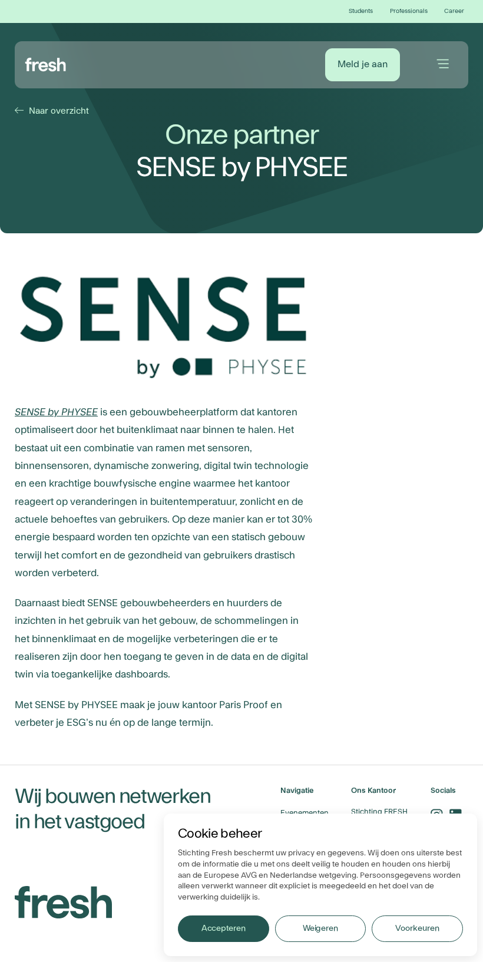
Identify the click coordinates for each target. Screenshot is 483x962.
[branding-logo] (45, 63)
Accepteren (223, 928)
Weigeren (320, 928)
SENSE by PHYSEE (56, 412)
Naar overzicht (53, 111)
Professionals (409, 11)
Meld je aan (363, 64)
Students (361, 11)
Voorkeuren (417, 928)
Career (454, 11)
